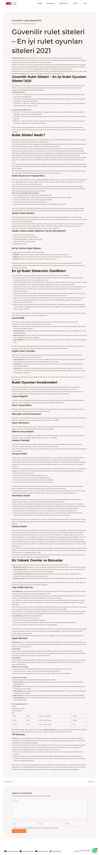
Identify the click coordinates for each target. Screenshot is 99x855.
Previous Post (8, 781)
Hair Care (49, 3)
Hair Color (63, 3)
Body (75, 3)
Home (40, 3)
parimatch (34, 585)
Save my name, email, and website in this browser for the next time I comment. (36, 828)
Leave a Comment (17, 23)
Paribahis (26, 23)
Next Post (92, 781)
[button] (54, 3)
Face (85, 3)
